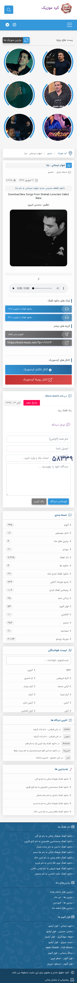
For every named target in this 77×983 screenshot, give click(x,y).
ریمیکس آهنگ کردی (59, 590)
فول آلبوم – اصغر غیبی (61, 958)
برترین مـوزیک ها (12, 40)
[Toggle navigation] (69, 25)
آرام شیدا (64, 694)
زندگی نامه (63, 598)
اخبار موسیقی (62, 533)
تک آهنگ (64, 557)
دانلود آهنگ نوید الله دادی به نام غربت (54, 863)
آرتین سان (28, 703)
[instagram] (14, 25)
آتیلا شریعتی (62, 678)
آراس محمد (63, 686)
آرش (66, 711)
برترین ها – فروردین (63, 903)
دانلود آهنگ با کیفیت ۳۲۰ (20, 317)
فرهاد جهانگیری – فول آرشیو (59, 937)
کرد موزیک (62, 153)
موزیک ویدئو (62, 639)
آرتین (66, 703)
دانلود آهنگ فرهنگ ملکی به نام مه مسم (51, 803)
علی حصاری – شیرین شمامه (48, 757)
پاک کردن (39, 501)
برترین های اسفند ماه (62, 908)
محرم (66, 623)
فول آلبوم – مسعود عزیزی (60, 964)
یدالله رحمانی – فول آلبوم (60, 953)
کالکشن (65, 615)
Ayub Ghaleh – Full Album (59, 947)
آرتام (31, 694)
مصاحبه (65, 631)
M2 (69, 670)
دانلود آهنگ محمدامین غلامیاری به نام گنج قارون (47, 787)
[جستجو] (8, 9)
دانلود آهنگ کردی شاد (58, 574)
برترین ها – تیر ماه (63, 897)
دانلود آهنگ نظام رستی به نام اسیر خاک (51, 811)
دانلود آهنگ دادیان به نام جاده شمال (53, 795)
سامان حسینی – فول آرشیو (59, 931)
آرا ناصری (28, 678)
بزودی (66, 549)
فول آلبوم (64, 606)
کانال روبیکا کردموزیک (36, 380)
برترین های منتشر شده (61, 892)
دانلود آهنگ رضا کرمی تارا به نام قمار (41, 743)
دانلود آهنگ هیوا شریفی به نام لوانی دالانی (52, 868)
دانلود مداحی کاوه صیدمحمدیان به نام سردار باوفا (35, 750)
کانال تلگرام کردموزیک (36, 370)
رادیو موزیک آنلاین (59, 582)
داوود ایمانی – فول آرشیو (61, 926)
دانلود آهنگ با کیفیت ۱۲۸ (20, 309)
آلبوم (66, 525)
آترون (30, 670)
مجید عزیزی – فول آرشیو (61, 942)
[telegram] (7, 25)
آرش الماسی (27, 711)
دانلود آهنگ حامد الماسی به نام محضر (54, 874)
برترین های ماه (61, 541)
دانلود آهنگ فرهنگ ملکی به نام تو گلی (52, 779)
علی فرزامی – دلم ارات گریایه (45, 729)
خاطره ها (64, 566)
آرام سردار (28, 686)
